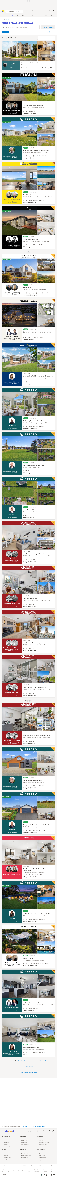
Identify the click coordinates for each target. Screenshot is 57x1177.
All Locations (14, 32)
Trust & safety (42, 1155)
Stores (5, 1140)
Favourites (44, 1131)
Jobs (5, 1149)
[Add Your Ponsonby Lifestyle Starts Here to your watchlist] (53, 523)
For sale (14, 15)
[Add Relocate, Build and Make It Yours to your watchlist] (53, 434)
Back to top (29, 1066)
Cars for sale (41, 1139)
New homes (28, 15)
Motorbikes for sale (43, 1140)
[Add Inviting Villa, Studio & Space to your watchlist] (53, 43)
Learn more (27, 1126)
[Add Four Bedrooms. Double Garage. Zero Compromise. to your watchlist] (53, 838)
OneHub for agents (25, 1144)
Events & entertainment (26, 1155)
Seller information (43, 1159)
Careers (14, 1170)
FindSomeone (52, 1165)
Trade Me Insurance (6, 1165)
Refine (6, 32)
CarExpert (33, 1165)
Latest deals (6, 1139)
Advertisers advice (7, 1157)
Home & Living (7, 1146)
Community (42, 1149)
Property (23, 1136)
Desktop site (3, 1170)
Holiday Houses (42, 1165)
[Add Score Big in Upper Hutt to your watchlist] (53, 208)
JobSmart (6, 1155)
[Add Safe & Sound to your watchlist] (53, 256)
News (19, 1170)
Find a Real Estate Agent (26, 1146)
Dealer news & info (43, 1144)
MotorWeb (25, 1165)
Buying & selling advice (44, 1142)
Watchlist (38, 1131)
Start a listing (31, 1131)
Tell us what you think (39, 1126)
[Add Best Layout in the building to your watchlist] (53, 612)
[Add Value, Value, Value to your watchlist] (53, 479)
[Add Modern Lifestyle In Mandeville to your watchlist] (53, 749)
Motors (41, 1136)
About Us (9, 1170)
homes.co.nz (16, 1165)
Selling (47, 15)
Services (23, 1149)
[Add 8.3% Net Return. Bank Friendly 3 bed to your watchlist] (53, 657)
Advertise (24, 1170)
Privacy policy (29, 1170)
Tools (52, 15)
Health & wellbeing (25, 1157)
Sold (23, 15)
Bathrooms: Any (44, 32)
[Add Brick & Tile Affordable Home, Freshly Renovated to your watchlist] (53, 345)
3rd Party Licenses (43, 1157)
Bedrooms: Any (33, 32)
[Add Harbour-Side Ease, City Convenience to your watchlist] (53, 972)
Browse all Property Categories (28, 1072)
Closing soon (6, 1142)
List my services (24, 1159)
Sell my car (41, 1146)
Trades (22, 1152)
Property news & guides (26, 1139)
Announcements (42, 1153)
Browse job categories (8, 1152)
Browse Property (6, 15)
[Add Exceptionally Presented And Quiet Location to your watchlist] (53, 794)
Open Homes (24, 1142)
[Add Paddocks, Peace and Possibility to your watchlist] (53, 390)
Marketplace (7, 1136)
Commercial (35, 15)
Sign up (49, 12)
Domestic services (25, 1153)
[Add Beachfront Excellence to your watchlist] (53, 164)
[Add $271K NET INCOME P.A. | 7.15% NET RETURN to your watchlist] (53, 301)
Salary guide (6, 1159)
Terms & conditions (36, 1170)
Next (46, 1060)
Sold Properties (24, 1140)
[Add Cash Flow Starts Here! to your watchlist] (53, 568)
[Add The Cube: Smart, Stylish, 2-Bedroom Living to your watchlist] (53, 705)
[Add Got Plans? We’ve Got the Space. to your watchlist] (53, 75)
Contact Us (53, 1170)
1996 (40, 1060)
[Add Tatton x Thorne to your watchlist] (53, 927)
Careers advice (7, 1153)
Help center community (44, 1160)
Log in (53, 12)
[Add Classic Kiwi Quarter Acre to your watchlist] (53, 1016)
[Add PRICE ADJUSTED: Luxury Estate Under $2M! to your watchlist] (53, 883)
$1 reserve (6, 1144)
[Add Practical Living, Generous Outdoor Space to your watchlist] (53, 119)
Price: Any (23, 32)
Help (40, 1152)
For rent (19, 15)
